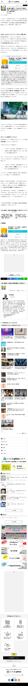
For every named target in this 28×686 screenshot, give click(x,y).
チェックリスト (10, 517)
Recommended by (19, 433)
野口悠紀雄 (11, 294)
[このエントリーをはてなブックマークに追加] (16, 680)
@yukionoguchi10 (10, 314)
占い (16, 517)
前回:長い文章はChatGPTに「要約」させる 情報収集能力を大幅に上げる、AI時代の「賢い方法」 (7, 216)
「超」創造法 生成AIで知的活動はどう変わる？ (15, 6)
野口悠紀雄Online (7, 315)
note (4, 316)
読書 (4, 447)
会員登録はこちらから (14, 657)
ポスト (26, 5)
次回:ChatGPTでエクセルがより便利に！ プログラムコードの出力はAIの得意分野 (20, 216)
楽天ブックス (17, 68)
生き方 (4, 438)
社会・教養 (5, 444)
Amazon (17, 65)
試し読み (5, 15)
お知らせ (5, 453)
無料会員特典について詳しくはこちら (14, 661)
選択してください (20, 290)
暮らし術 (5, 441)
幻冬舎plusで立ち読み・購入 (17, 62)
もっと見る (14, 510)
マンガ (4, 450)
